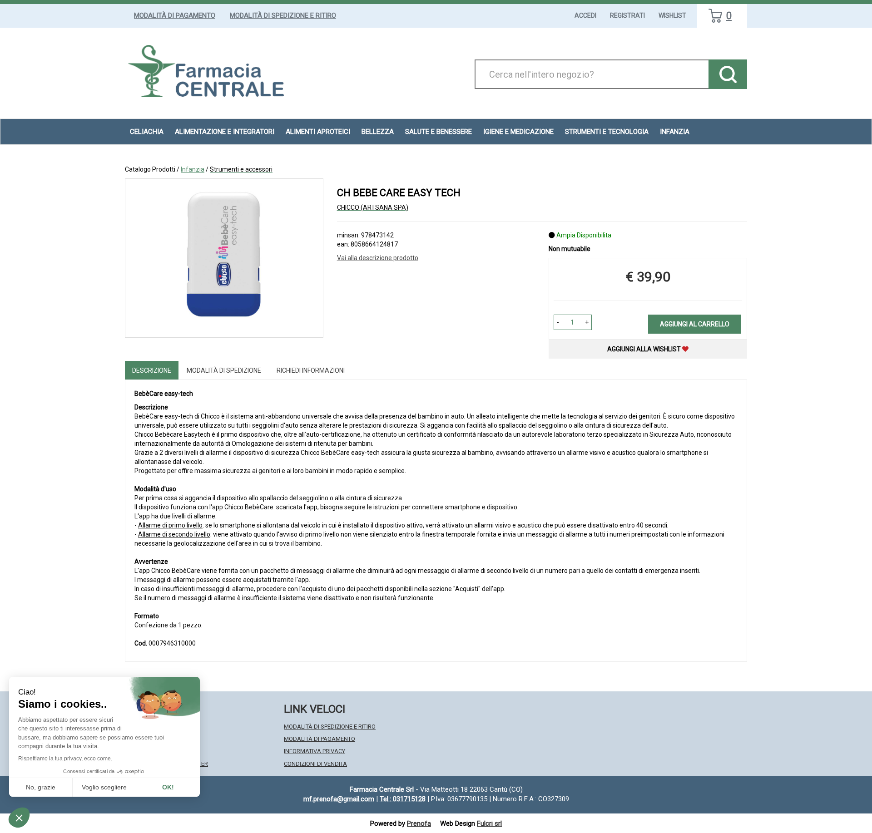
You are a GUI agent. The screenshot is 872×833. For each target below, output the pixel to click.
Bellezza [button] (378, 132)
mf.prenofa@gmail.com (338, 799)
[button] (558, 322)
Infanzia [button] (674, 132)
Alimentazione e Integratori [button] (224, 132)
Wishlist (672, 15)
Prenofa (419, 823)
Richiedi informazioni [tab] (311, 370)
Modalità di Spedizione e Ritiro (283, 15)
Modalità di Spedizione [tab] (224, 370)
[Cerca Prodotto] (727, 74)
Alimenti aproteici (318, 132)
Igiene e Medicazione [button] (518, 132)
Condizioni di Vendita (315, 763)
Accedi (585, 15)
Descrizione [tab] (151, 370)
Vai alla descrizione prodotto (377, 257)
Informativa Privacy (314, 751)
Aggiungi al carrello (694, 324)
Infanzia (192, 169)
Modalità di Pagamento (174, 15)
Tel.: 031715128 (403, 799)
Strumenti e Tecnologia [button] (607, 132)
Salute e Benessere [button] (438, 132)
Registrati (627, 15)
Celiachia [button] (147, 132)
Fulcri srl (489, 823)
